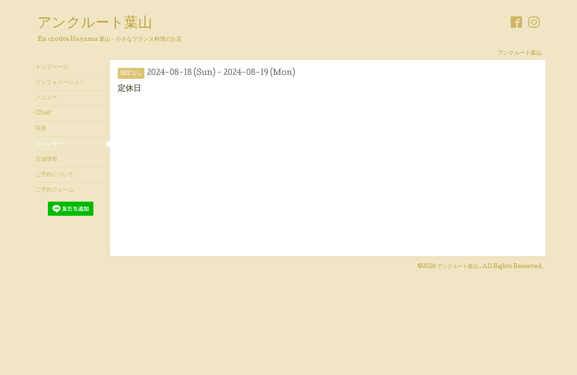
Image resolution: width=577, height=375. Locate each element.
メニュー (46, 98)
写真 (40, 129)
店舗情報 (46, 160)
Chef (43, 113)
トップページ (51, 67)
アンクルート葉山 (94, 24)
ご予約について (54, 175)
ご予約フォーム (54, 190)
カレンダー (49, 144)
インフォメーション (60, 83)
